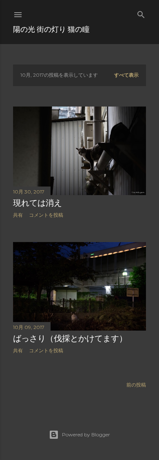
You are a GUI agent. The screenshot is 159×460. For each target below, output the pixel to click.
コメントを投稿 (46, 215)
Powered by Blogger (86, 434)
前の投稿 (136, 385)
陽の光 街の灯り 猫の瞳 (51, 29)
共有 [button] (18, 215)
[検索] (141, 13)
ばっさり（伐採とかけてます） (70, 338)
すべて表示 (126, 75)
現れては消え (37, 203)
